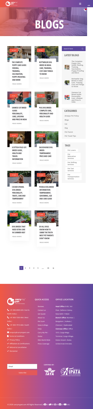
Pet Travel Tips (70, 136)
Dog (66, 128)
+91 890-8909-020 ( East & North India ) (18, 312)
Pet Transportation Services (73, 177)
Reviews (41, 306)
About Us (41, 318)
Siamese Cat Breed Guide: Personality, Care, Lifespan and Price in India (19, 113)
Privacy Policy (15, 340)
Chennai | (59, 325)
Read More (17, 84)
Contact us (42, 310)
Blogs (67, 120)
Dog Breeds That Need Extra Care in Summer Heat (18, 229)
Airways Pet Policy (72, 116)
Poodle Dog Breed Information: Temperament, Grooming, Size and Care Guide (46, 193)
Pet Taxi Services (71, 169)
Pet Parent (69, 132)
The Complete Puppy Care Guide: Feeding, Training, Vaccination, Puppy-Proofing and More (19, 71)
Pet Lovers (72, 150)
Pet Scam (41, 321)
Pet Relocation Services (72, 156)
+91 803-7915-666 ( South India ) (18, 327)
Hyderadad (68, 325)
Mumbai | (71, 318)
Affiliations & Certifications (20, 344)
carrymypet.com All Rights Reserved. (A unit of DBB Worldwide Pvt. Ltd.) (42, 404)
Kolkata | (68, 321)
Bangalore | (60, 321)
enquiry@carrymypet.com (19, 332)
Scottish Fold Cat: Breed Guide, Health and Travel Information (19, 153)
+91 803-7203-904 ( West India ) (17, 319)
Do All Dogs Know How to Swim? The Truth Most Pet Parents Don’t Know (46, 232)
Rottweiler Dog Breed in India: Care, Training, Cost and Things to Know (46, 68)
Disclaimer (14, 351)
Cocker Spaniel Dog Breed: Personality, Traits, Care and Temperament (19, 193)
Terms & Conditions (16, 336)
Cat (66, 124)
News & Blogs (43, 325)
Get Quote (41, 314)
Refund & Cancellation (18, 347)
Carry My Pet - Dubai (43, 334)
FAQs (40, 329)
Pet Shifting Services (72, 163)
